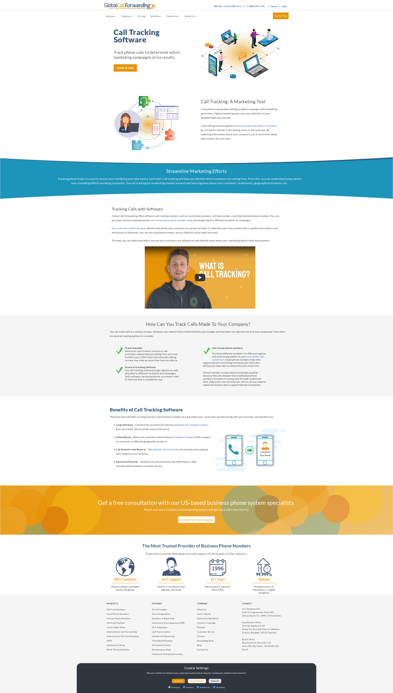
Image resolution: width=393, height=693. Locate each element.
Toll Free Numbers (116, 609)
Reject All (215, 681)
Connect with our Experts (196, 519)
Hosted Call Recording (163, 636)
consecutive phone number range (174, 220)
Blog (199, 645)
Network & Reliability (208, 618)
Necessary (175, 687)
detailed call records (164, 449)
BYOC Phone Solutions (118, 649)
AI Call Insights (159, 609)
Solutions (155, 16)
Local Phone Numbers (118, 614)
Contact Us (202, 649)
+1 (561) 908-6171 (231, 6)
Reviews (201, 627)
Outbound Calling (116, 645)
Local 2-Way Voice (116, 627)
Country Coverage (206, 623)
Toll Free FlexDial (116, 623)
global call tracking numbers (192, 424)
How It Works (204, 614)
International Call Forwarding (122, 631)
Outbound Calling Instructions (167, 654)
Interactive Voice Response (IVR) (168, 623)
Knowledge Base (205, 640)
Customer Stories (205, 631)
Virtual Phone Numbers (119, 618)
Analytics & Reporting (163, 618)
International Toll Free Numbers (123, 636)
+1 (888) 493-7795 (255, 6)
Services (110, 16)
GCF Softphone (159, 627)
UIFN (109, 640)
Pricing (141, 16)
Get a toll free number (124, 228)
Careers (201, 636)
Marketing (220, 687)
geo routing (186, 437)
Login (284, 6)
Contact (274, 6)
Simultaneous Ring (161, 649)
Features (126, 16)
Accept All (178, 681)
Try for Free (280, 15)
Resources (172, 16)
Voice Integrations (161, 614)
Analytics (190, 687)
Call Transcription (161, 631)
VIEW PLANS (125, 68)
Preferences (205, 687)
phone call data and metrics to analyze (256, 125)
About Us (190, 16)
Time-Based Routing (162, 640)
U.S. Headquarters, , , (261, 612)
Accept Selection (197, 681)
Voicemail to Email (161, 645)
